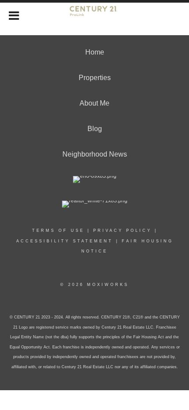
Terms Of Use (58, 230)
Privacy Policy (122, 230)
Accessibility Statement (64, 241)
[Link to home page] (94, 14)
